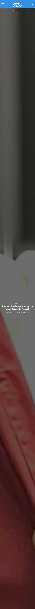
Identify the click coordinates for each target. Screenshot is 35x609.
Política (18, 303)
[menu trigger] (3, 4)
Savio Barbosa (11, 312)
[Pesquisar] (32, 4)
